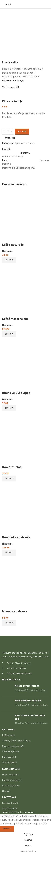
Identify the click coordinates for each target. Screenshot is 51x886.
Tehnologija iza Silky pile (28, 700)
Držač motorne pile (15, 318)
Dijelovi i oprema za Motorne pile (19, 77)
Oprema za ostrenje (12, 81)
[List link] (25, 655)
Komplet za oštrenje (16, 537)
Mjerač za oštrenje (14, 611)
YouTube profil (9, 809)
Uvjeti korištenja (10, 774)
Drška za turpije (13, 244)
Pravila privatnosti (11, 780)
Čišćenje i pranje (10, 751)
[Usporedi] (5, 238)
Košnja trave (8, 735)
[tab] (25, 153)
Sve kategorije (9, 762)
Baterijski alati (9, 757)
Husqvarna (7, 251)
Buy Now (22, 131)
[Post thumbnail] (7, 689)
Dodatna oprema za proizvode (17, 73)
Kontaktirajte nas (11, 785)
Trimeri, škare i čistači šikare (16, 741)
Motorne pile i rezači (12, 746)
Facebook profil (10, 803)
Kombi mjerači (12, 466)
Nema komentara (38, 690)
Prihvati (7, 828)
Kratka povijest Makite (27, 685)
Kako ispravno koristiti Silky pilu (30, 717)
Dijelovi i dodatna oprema (27, 69)
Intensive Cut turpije (16, 392)
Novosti (6, 791)
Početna (6, 69)
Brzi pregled (13, 238)
